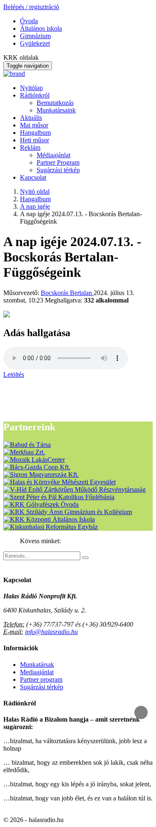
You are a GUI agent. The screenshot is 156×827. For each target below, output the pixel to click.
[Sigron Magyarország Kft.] (41, 474)
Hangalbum (35, 132)
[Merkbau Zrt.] (24, 452)
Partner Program (58, 162)
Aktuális (31, 117)
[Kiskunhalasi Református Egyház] (50, 526)
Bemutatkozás (55, 102)
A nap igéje (35, 206)
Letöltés (13, 374)
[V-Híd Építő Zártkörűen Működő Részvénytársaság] (74, 489)
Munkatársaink (56, 110)
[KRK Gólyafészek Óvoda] (41, 504)
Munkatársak (37, 664)
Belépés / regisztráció (31, 6)
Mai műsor (34, 125)
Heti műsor (34, 140)
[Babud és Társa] (27, 444)
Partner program (41, 679)
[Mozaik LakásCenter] (34, 459)
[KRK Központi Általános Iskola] (49, 519)
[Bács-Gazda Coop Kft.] (36, 467)
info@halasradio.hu (51, 631)
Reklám (30, 147)
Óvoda (29, 20)
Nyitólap (31, 87)
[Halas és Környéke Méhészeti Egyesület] (59, 481)
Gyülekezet (35, 43)
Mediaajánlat (37, 672)
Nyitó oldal (35, 191)
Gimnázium (35, 35)
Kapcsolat (33, 177)
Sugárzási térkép (58, 169)
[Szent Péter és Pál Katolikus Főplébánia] (58, 496)
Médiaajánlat (53, 155)
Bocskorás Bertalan (67, 292)
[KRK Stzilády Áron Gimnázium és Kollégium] (67, 511)
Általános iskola (41, 28)
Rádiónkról (35, 95)
